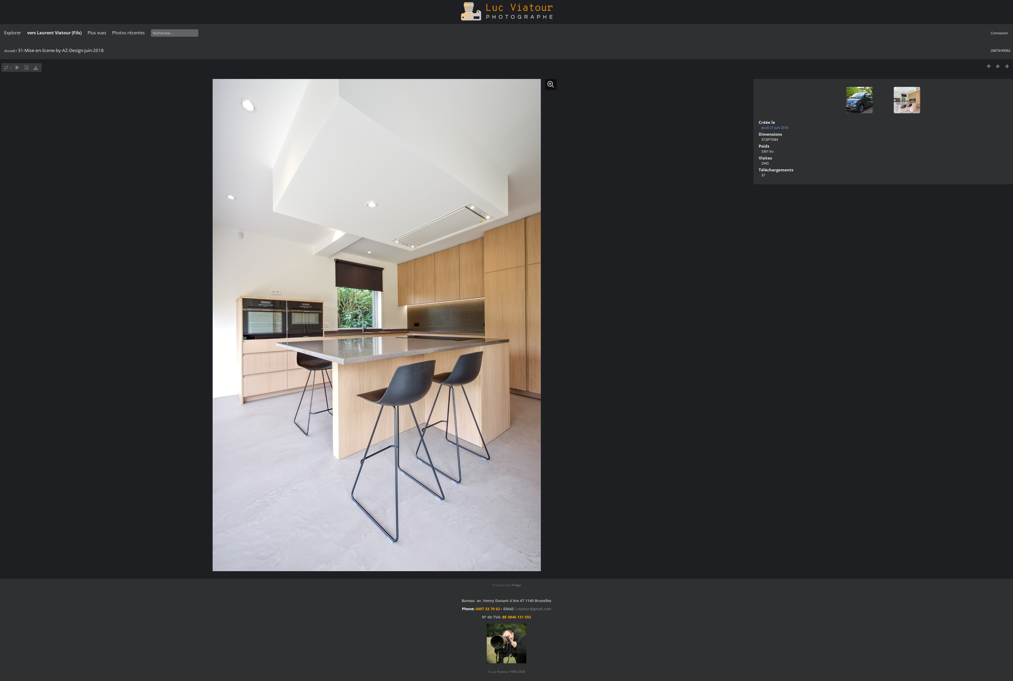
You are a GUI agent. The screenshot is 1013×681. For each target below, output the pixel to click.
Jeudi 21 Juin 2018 (774, 127)
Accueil (9, 50)
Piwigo (516, 585)
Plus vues (97, 33)
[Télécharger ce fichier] (35, 67)
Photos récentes (128, 33)
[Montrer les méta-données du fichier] (26, 67)
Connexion (999, 33)
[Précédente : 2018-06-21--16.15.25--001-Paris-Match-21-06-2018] (997, 66)
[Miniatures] (988, 66)
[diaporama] (17, 67)
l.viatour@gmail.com (533, 608)
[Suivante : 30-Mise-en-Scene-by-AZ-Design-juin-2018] (1007, 66)
